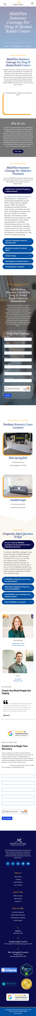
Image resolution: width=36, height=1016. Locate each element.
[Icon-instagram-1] (18, 864)
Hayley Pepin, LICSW (18, 643)
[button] (18, 190)
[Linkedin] (23, 864)
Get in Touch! (7, 818)
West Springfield (18, 458)
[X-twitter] (13, 864)
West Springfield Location (18, 952)
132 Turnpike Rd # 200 (10, 944)
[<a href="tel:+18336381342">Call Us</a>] (18, 928)
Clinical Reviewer (18, 640)
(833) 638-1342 (18, 933)
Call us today (6, 765)
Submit (8, 395)
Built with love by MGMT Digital (18, 1011)
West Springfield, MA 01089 (18, 956)
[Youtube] (28, 864)
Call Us (18, 931)
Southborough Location (18, 942)
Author (18, 676)
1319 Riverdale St (18, 954)
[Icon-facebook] (8, 864)
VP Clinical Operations (18, 645)
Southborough (18, 500)
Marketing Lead (18, 681)
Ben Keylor (18, 679)
